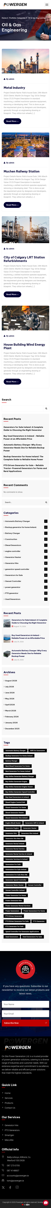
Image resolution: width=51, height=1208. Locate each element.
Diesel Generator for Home (15, 807)
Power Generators (12, 911)
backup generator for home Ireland (18, 756)
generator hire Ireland (29, 833)
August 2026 (11, 681)
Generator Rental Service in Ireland (18, 854)
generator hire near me (14, 838)
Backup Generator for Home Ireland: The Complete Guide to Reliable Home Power (23, 458)
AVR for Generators (37, 750)
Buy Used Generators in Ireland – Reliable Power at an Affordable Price (24, 437)
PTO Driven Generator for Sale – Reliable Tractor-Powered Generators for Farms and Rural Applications (25, 468)
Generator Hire (25, 563)
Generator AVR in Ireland (34, 823)
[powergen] (15, 4)
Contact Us (10, 1108)
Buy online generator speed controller (20, 792)
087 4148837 (13, 1170)
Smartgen (9, 1135)
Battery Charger (25, 533)
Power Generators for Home (34, 911)
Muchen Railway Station (21, 171)
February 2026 (12, 717)
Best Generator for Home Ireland (17, 771)
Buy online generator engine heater (19, 787)
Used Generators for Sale (32, 937)
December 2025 (12, 729)
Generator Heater (25, 557)
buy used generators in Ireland (17, 797)
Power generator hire (13, 901)
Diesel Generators (25, 545)
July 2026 (9, 687)
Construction (25, 539)
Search (6, 399)
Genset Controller (25, 581)
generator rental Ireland (14, 844)
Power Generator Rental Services (17, 906)
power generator (25, 587)
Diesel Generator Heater (14, 813)
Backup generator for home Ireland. (25, 527)
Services (9, 1098)
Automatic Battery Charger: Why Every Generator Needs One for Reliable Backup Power (24, 448)
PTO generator (25, 593)
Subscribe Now (11, 1023)
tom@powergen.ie (15, 1180)
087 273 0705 (13, 1165)
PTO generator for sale (14, 926)
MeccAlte (9, 1140)
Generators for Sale (25, 575)
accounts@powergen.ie (18, 1175)
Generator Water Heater (14, 885)
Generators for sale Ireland (15, 869)
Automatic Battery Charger (25, 521)
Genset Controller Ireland (15, 890)
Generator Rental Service (15, 849)
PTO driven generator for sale (17, 921)
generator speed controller (25, 569)
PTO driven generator (13, 916)
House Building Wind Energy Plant (24, 346)
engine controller (25, 551)
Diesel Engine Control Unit (15, 802)
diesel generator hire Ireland (16, 818)
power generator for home (15, 895)
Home (4, 18)
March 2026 (10, 711)
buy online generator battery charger (19, 776)
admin (11, 79)
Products (9, 1103)
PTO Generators (12, 1130)
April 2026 (10, 705)
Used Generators (25, 599)
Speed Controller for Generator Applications (22, 932)
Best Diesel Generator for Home (17, 766)
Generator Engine (12, 828)
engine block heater (13, 823)
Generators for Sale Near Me (16, 875)
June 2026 (10, 693)
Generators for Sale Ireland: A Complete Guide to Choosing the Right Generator (23, 428)
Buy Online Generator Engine (16, 782)
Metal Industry (14, 87)
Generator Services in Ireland (16, 859)
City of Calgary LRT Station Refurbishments (24, 259)
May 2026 (9, 699)
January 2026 (11, 723)
